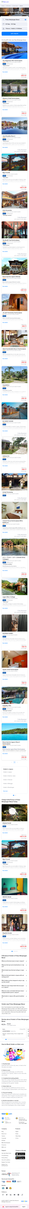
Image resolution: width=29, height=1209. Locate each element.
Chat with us (7, 1119)
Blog (3, 1131)
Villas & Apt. (18, 1136)
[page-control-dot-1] (12, 951)
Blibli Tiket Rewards (6, 1142)
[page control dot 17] (21, 1039)
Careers (3, 1136)
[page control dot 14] (18, 1039)
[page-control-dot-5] (16, 951)
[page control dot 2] (14, 795)
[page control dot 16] (20, 1039)
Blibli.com (4, 1147)
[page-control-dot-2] (13, 951)
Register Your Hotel (6, 1162)
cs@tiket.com (8, 1122)
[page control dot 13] (17, 1039)
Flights (16, 1131)
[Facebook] (3, 1194)
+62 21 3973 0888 (23, 1123)
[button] (14, 961)
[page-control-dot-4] (15, 951)
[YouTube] (14, 1194)
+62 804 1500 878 (23, 1120)
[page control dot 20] (24, 1039)
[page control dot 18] (22, 1039)
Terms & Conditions (6, 1160)
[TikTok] (22, 1194)
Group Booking (5, 1155)
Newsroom (4, 1133)
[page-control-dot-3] (14, 951)
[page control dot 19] (23, 1039)
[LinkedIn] (10, 1194)
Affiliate (3, 1140)
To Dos (16, 1138)
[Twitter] (6, 1194)
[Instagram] (18, 1194)
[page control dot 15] (19, 1039)
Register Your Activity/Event (5, 1165)
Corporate (4, 1138)
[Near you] (25, 20)
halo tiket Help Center (6, 1153)
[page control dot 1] (13, 795)
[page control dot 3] (15, 795)
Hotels (16, 1133)
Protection (4, 1145)
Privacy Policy (5, 1157)
